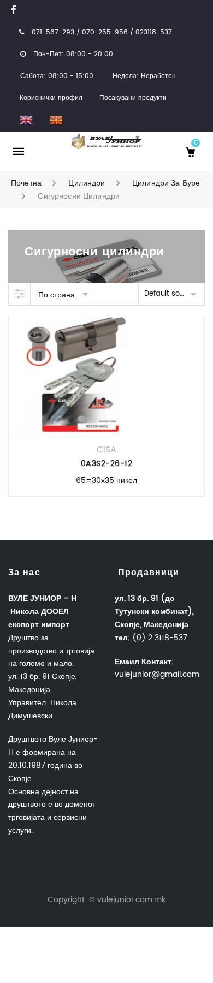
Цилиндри (86, 183)
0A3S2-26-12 (107, 463)
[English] (26, 120)
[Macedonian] (56, 120)
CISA (106, 450)
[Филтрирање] (20, 294)
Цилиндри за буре (166, 183)
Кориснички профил (51, 98)
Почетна (26, 183)
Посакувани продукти (133, 98)
